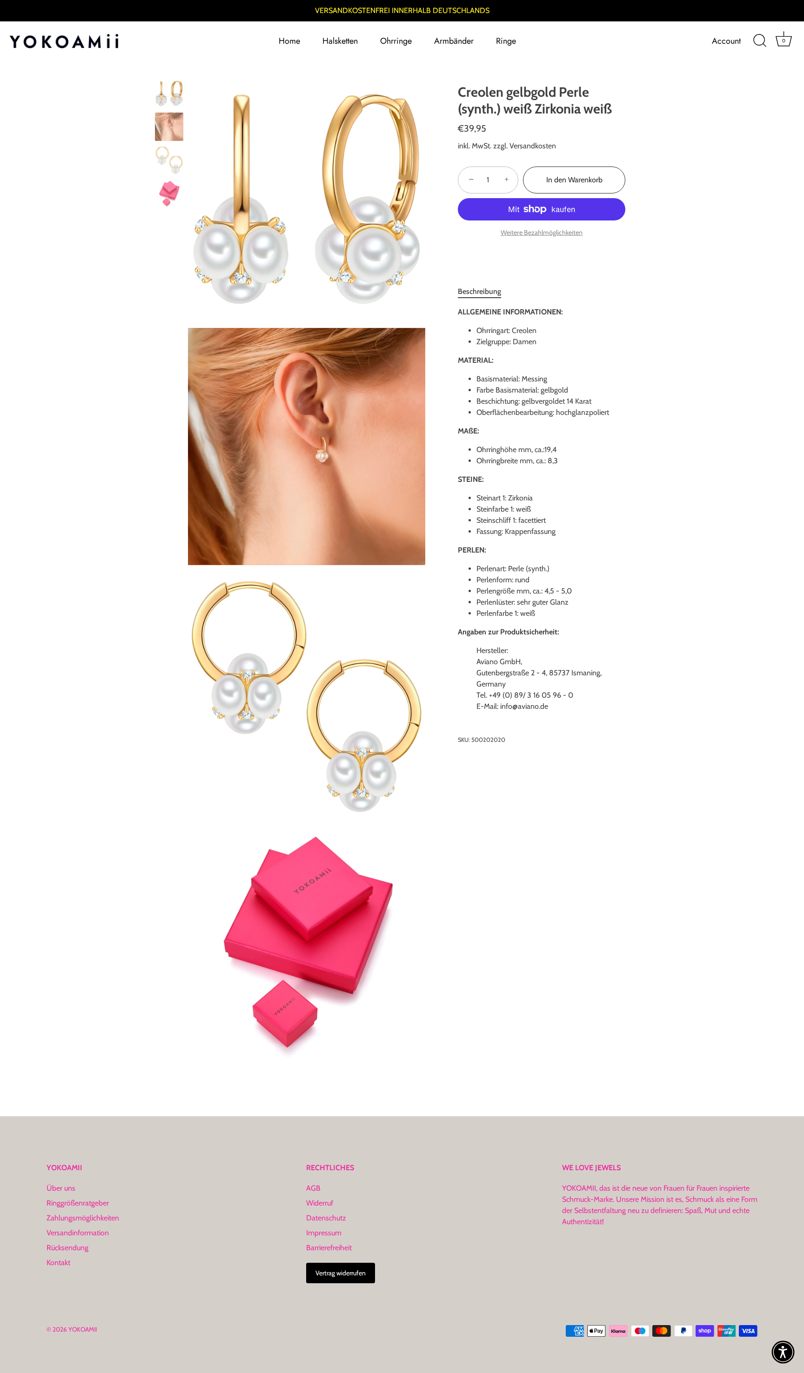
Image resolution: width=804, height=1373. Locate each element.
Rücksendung (67, 1247)
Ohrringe (396, 41)
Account (726, 41)
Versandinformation (78, 1232)
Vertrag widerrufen (340, 1273)
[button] (783, 1352)
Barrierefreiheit (329, 1247)
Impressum (324, 1232)
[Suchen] (760, 41)
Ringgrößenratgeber (78, 1203)
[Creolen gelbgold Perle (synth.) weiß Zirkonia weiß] (169, 93)
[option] (169, 95)
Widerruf (319, 1203)
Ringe (506, 41)
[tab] (484, 291)
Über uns (61, 1188)
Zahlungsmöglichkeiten (83, 1217)
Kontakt (58, 1262)
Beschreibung (479, 291)
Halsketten (340, 41)
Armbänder (454, 41)
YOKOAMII (82, 1329)
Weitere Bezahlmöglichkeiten (542, 232)
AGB (313, 1188)
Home (289, 41)
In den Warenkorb (574, 179)
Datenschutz (326, 1217)
